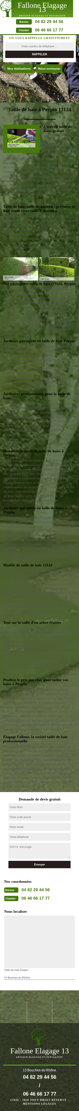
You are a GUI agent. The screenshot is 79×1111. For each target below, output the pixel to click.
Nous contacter (49, 68)
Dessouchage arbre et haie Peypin (12, 1007)
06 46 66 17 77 (49, 30)
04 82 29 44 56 (49, 21)
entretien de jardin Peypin (11, 1018)
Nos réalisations (19, 68)
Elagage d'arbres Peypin (64, 1014)
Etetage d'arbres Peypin (65, 1005)
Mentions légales (39, 1103)
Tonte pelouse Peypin (37, 1005)
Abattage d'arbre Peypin (38, 1014)
